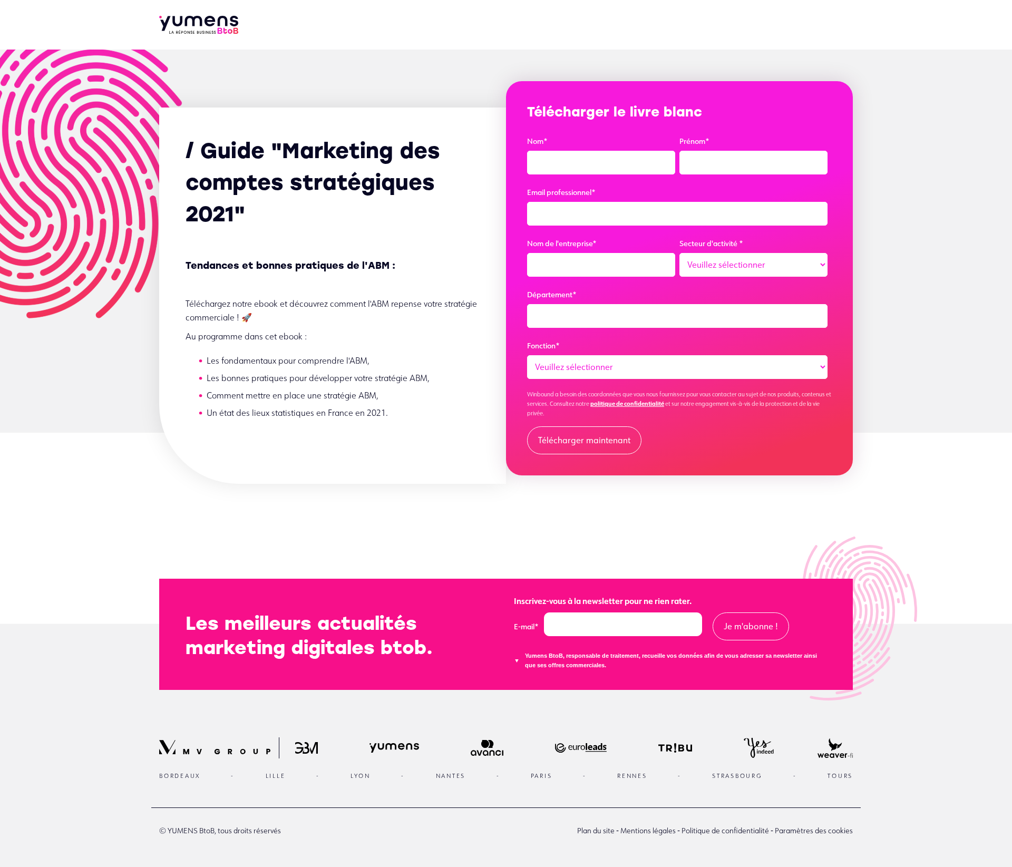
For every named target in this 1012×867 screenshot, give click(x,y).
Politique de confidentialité (725, 830)
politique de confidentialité (627, 403)
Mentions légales (648, 830)
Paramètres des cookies (814, 830)
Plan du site (596, 830)
